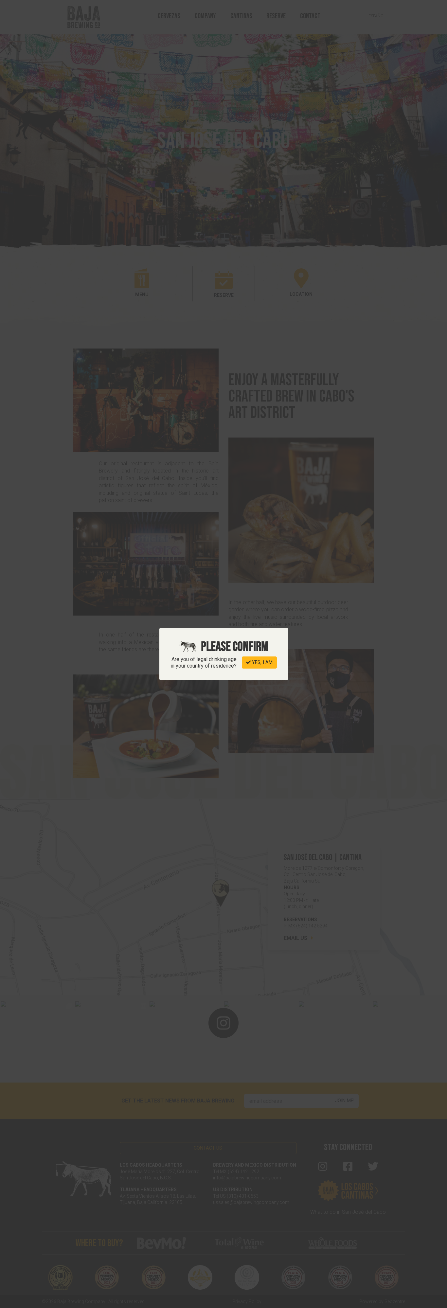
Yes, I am (262, 662)
